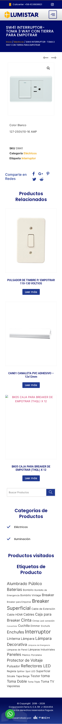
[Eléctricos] (8, 527)
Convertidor (12, 626)
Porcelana (36, 655)
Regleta (11, 671)
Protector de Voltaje (25, 660)
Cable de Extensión (43, 608)
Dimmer (35, 625)
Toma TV (47, 681)
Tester (35, 676)
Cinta (26, 620)
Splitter (21, 671)
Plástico (26, 655)
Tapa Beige (23, 676)
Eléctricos (19, 41)
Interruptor (29, 158)
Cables (28, 614)
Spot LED (30, 671)
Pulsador (13, 666)
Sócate (11, 676)
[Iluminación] (8, 539)
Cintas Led (38, 620)
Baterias (14, 589)
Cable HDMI (15, 614)
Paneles (14, 654)
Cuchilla (24, 625)
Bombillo (28, 590)
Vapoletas (13, 686)
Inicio (9, 41)
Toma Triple (34, 681)
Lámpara (27, 639)
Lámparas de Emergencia (39, 645)
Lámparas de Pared (17, 649)
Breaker (48, 595)
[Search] (50, 492)
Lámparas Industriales (41, 649)
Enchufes (15, 632)
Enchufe (45, 626)
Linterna (13, 639)
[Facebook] (46, 4)
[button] (48, 68)
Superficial (43, 671)
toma (45, 676)
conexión (50, 620)
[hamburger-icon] (53, 14)
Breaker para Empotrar (19, 601)
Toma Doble (17, 681)
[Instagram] (52, 4)
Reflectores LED (36, 666)
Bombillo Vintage (30, 595)
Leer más (31, 292)
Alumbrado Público (24, 583)
